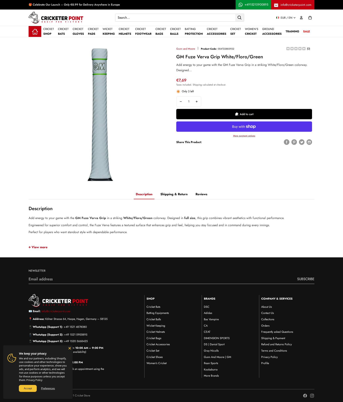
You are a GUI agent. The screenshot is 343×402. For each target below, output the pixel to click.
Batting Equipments (157, 313)
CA (206, 326)
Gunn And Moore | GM (217, 357)
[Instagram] (312, 395)
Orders (265, 326)
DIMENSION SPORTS (217, 338)
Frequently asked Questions (277, 332)
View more (39, 247)
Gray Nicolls (211, 351)
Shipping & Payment (273, 338)
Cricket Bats (153, 307)
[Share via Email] (309, 142)
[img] (295, 49)
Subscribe (305, 279)
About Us (266, 307)
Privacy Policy (269, 357)
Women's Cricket (156, 363)
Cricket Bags (153, 338)
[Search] (239, 17)
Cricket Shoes (154, 357)
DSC (206, 307)
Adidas (208, 313)
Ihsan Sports (211, 363)
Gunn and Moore (185, 49)
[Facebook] (305, 395)
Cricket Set (152, 351)
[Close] (70, 348)
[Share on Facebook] (286, 142)
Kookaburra (211, 369)
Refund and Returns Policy (276, 344)
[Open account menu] (301, 17)
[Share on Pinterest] (294, 142)
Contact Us (267, 313)
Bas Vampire (211, 319)
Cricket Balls (153, 319)
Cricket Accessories (158, 344)
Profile (265, 363)
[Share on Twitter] (301, 142)
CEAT (207, 332)
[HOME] (35, 31)
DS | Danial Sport (214, 344)
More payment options (244, 135)
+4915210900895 (256, 4)
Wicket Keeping (155, 326)
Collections (267, 319)
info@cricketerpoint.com (295, 5)
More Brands (211, 376)
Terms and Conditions (274, 351)
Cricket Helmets (155, 332)
